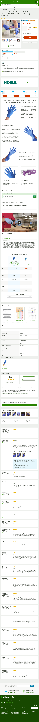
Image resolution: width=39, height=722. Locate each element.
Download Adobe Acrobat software (23, 322)
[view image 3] (14, 414)
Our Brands (23, 708)
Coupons (12, 711)
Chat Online (33, 711)
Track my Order (34, 709)
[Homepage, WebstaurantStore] (20, 1)
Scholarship (23, 712)
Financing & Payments (25, 711)
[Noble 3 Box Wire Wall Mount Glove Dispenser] (17, 93)
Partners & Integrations (4, 713)
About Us (23, 707)
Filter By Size (16, 420)
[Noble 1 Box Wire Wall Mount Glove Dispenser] (29, 93)
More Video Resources (6, 238)
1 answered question (14, 18)
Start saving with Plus (11, 692)
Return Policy (24, 714)
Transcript (5, 240)
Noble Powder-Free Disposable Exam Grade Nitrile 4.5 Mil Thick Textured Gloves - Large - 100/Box (26, 264)
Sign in (35, 33)
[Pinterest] (12, 702)
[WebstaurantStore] (13, 697)
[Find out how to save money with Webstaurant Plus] (2, 91)
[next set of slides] (37, 93)
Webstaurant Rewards (4, 708)
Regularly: (23, 21)
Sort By (3, 420)
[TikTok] (10, 702)
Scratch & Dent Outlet (14, 708)
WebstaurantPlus (3, 707)
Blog (11, 707)
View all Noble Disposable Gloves (27, 82)
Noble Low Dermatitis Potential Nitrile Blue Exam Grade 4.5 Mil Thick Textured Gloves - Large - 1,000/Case (14, 263)
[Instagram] (2, 702)
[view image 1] (4, 414)
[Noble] (10, 82)
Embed (8, 240)
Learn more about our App (30, 692)
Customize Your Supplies (5, 711)
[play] (19, 222)
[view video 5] (23, 414)
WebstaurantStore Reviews (15, 713)
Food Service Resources (15, 712)
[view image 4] (18, 414)
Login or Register (19, 404)
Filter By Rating (28, 420)
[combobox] (19, 5)
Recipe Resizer (3, 712)
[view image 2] (9, 414)
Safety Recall (13, 714)
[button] (3, 40)
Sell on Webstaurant (25, 713)
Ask (34, 196)
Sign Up (32, 685)
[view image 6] (28, 414)
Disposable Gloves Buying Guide (12, 325)
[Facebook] (7, 702)
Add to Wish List (30, 42)
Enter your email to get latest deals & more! (10, 686)
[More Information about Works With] (6, 88)
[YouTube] (4, 702)
